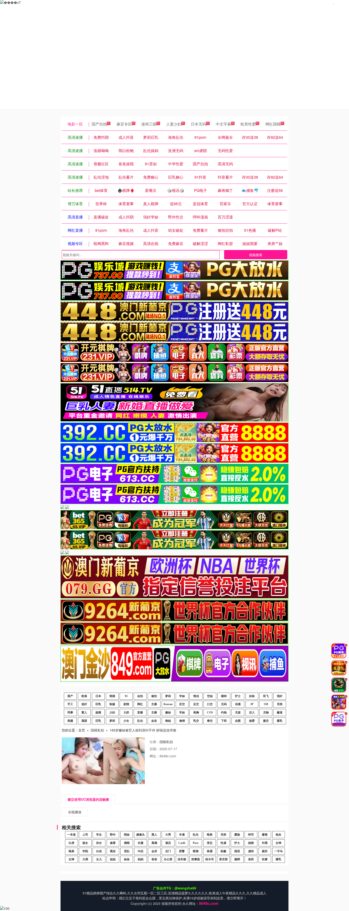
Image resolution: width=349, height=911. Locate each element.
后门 (168, 851)
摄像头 (140, 834)
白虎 (71, 843)
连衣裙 (182, 859)
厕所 (265, 851)
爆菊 (265, 834)
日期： (155, 748)
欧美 (84, 696)
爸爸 (154, 859)
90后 (140, 851)
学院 (85, 851)
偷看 (113, 843)
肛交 (182, 704)
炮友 (278, 834)
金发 (154, 720)
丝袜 (252, 696)
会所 (154, 851)
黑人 (154, 834)
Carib (181, 843)
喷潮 (195, 851)
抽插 (251, 843)
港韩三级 (148, 124)
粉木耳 (209, 859)
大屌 (85, 859)
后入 (252, 712)
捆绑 (237, 859)
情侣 (196, 696)
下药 (224, 720)
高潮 (154, 843)
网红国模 (273, 124)
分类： (155, 741)
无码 (224, 704)
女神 (278, 843)
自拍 (140, 696)
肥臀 (182, 851)
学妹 (182, 696)
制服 (112, 704)
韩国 (112, 696)
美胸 (196, 712)
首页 (81, 730)
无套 (238, 712)
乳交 (196, 720)
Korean (168, 704)
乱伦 (140, 720)
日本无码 (198, 124)
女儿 (99, 859)
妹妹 (127, 859)
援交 (266, 720)
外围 (265, 843)
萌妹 (127, 834)
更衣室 (223, 859)
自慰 (238, 720)
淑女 (85, 843)
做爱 (252, 720)
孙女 (99, 843)
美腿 (70, 720)
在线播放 (74, 811)
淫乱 (127, 851)
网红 (140, 704)
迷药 (251, 859)
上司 (85, 834)
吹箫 (265, 859)
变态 (209, 843)
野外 (113, 834)
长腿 (140, 843)
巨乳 (98, 704)
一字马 (278, 851)
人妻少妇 (173, 124)
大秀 (168, 834)
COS (210, 712)
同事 (70, 712)
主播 (154, 704)
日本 (98, 696)
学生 (99, 834)
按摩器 (195, 859)
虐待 (251, 851)
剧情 (126, 704)
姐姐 (113, 859)
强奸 (280, 696)
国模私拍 (97, 730)
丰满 (182, 834)
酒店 (168, 843)
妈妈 (140, 859)
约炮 (224, 712)
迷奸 (84, 704)
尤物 (266, 712)
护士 (238, 696)
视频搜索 (255, 254)
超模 (98, 712)
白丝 (99, 851)
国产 (70, 696)
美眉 (209, 851)
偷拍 (154, 696)
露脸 (237, 834)
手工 (70, 704)
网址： (155, 756)
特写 (251, 834)
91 (126, 696)
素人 (84, 712)
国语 (237, 851)
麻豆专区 (124, 124)
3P (251, 704)
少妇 (112, 712)
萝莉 (168, 696)
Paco (195, 843)
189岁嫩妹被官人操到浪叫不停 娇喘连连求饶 (143, 730)
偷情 (182, 720)
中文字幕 (223, 124)
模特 (224, 696)
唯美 (209, 834)
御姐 (168, 720)
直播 (140, 712)
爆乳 (280, 720)
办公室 (168, 859)
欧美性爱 (248, 124)
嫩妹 (168, 712)
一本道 (71, 834)
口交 (210, 704)
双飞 (266, 696)
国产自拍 (99, 124)
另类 (280, 704)
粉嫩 (223, 851)
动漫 (238, 704)
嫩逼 (280, 712)
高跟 (84, 720)
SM (266, 704)
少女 (126, 720)
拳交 (210, 720)
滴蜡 (127, 843)
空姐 (210, 696)
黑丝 (113, 851)
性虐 (223, 843)
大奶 (126, 712)
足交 (196, 704)
